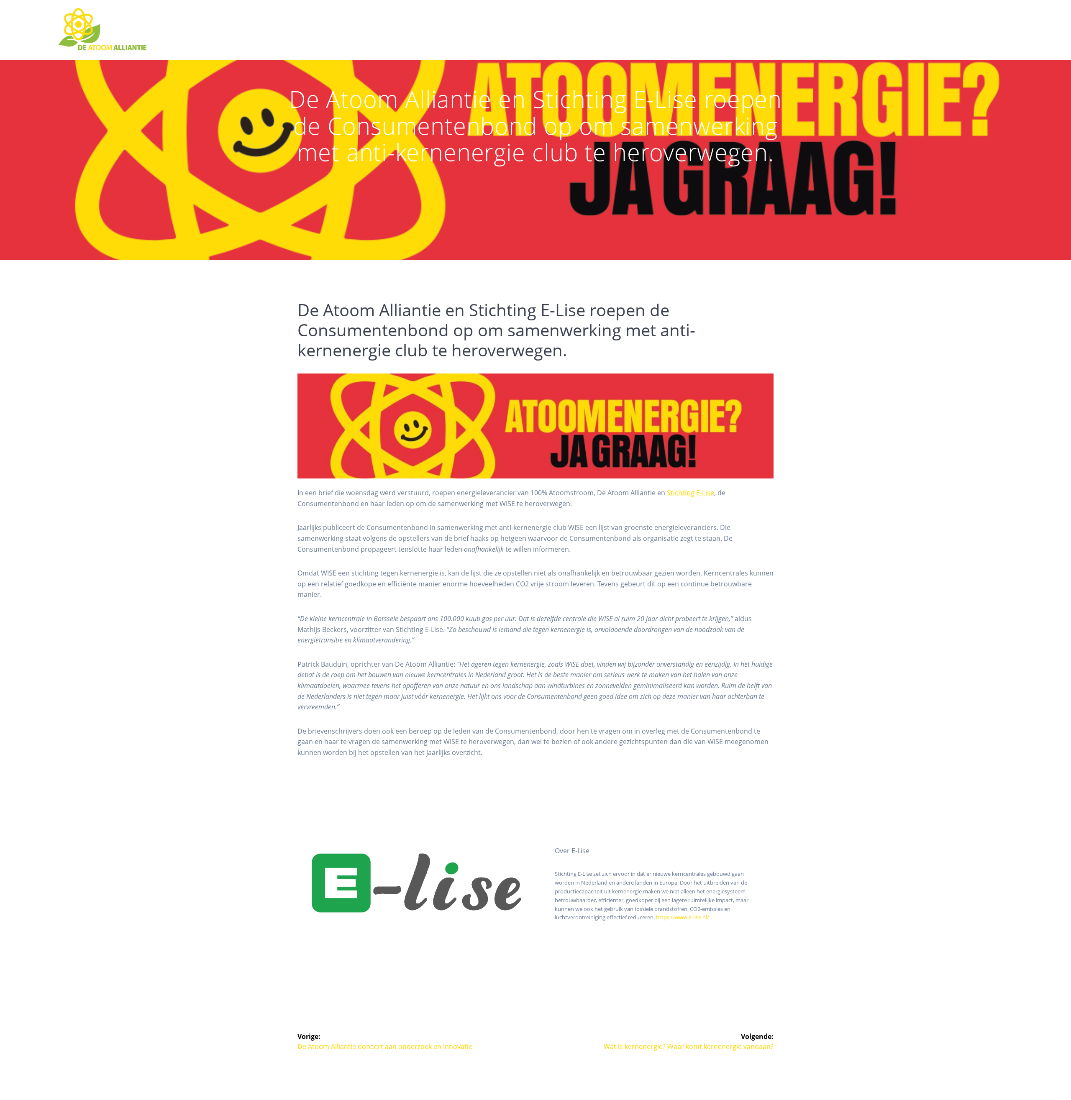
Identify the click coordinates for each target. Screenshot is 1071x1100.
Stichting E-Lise (690, 492)
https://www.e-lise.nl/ (682, 917)
